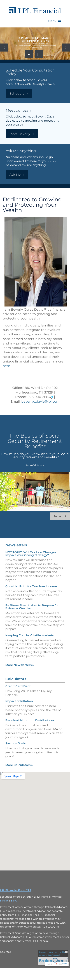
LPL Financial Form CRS (15, 890)
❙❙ (39, 54)
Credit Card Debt (18, 686)
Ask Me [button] (15, 174)
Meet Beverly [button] (20, 134)
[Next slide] (66, 48)
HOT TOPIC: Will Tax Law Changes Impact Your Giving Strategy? (30, 554)
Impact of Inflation (19, 701)
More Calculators (19, 765)
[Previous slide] (4, 48)
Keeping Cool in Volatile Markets (29, 635)
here (6, 366)
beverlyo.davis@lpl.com (40, 401)
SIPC (14, 900)
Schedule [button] (17, 93)
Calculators (15, 679)
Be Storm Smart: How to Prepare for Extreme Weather (32, 607)
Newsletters (16, 545)
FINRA (4, 900)
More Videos (35, 465)
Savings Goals (15, 743)
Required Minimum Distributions (30, 720)
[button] (54, 21)
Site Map (5, 952)
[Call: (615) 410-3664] (51, 397)
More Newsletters (19, 665)
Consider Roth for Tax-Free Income (31, 586)
